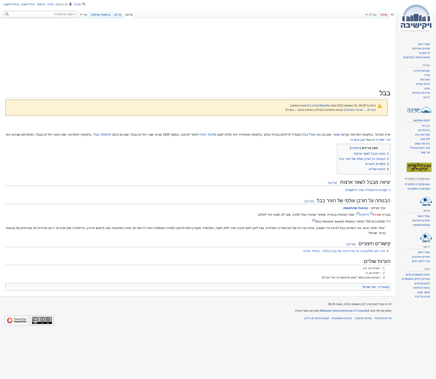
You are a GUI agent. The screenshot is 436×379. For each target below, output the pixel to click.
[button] (371, 13)
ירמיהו (363, 214)
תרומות (305, 105)
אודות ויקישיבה (363, 318)
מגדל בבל (309, 134)
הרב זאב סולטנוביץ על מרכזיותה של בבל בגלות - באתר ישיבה (344, 251)
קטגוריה (383, 287)
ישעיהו (377, 214)
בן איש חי (356, 139)
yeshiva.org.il (422, 120)
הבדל (371, 109)
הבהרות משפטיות (342, 318)
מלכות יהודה (207, 134)
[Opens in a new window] (17, 321)
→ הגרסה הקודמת (356, 109)
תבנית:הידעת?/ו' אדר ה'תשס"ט (366, 190)
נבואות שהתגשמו (355, 208)
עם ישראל (369, 287)
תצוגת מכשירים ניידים (316, 318)
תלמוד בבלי (101, 134)
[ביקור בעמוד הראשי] (416, 18)
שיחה (315, 105)
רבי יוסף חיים (381, 139)
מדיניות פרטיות (382, 318)
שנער (336, 134)
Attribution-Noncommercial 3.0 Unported (344, 310)
